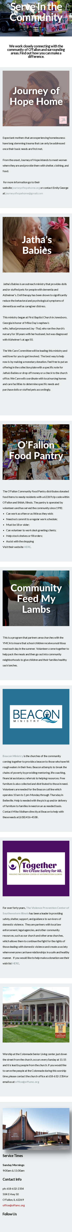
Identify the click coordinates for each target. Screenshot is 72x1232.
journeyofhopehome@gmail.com (24, 193)
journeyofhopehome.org (26, 187)
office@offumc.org (14, 1205)
